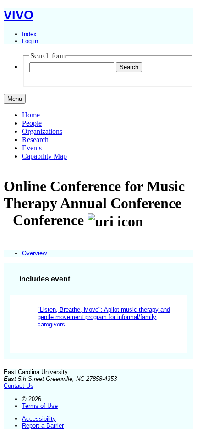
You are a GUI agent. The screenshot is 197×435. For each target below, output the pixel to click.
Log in (30, 41)
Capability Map (44, 156)
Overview (34, 253)
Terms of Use (40, 405)
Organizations (42, 131)
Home (31, 115)
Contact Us (18, 385)
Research (35, 139)
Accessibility (39, 418)
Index (29, 34)
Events (32, 148)
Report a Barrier (43, 425)
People (32, 123)
